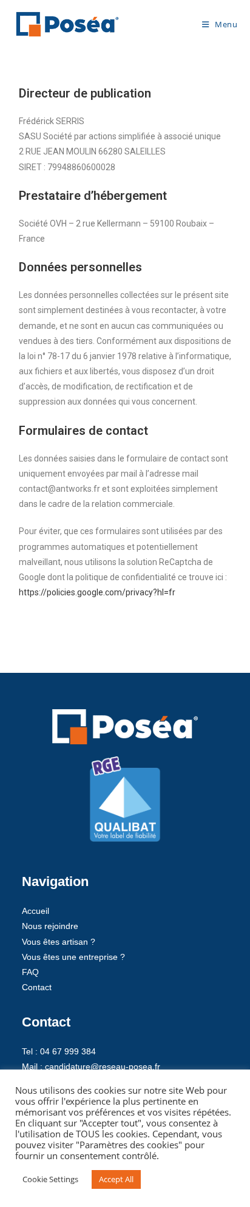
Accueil (35, 911)
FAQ (30, 972)
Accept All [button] (116, 1179)
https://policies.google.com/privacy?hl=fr (97, 592)
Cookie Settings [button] (50, 1179)
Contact (37, 987)
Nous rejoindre (50, 926)
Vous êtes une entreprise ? (73, 957)
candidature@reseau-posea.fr (102, 1066)
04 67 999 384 (68, 1051)
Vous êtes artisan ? (58, 942)
